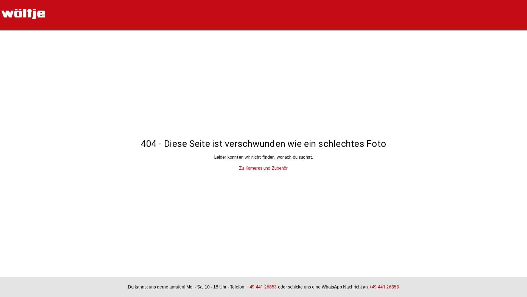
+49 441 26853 (261, 287)
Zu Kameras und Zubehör (263, 168)
